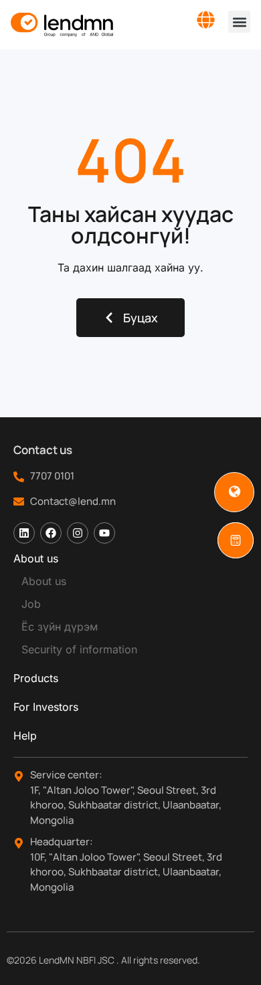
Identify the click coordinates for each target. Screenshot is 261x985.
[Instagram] (77, 533)
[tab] (130, 558)
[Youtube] (104, 533)
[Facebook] (51, 533)
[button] (239, 22)
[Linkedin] (24, 533)
